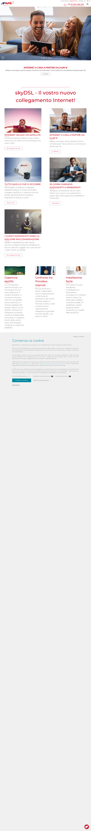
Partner (81, 1)
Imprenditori (73, 1)
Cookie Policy (25, 363)
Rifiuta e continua (78, 336)
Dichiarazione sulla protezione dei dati (52, 363)
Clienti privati (64, 1)
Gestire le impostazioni (41, 380)
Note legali (15, 385)
